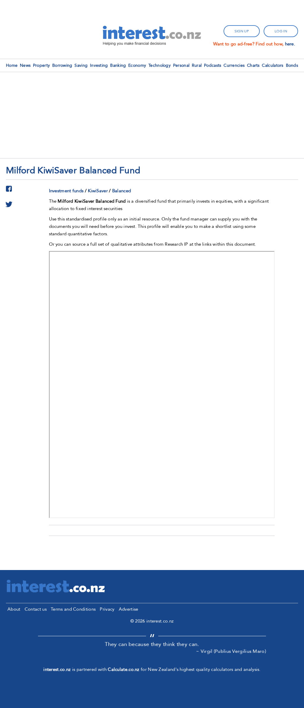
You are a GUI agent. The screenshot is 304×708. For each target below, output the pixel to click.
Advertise (128, 609)
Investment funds (66, 191)
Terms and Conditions (73, 609)
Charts (253, 65)
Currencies (234, 65)
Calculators (272, 65)
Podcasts (212, 65)
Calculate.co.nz (124, 669)
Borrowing (62, 65)
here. (290, 44)
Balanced (121, 191)
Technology (159, 65)
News (25, 65)
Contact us (36, 609)
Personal (181, 65)
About (13, 609)
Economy (137, 65)
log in (281, 31)
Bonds (292, 65)
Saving (81, 65)
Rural (197, 65)
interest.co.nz (57, 669)
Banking (118, 65)
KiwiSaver (98, 191)
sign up (242, 31)
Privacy (107, 609)
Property (41, 65)
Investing (99, 65)
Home (12, 65)
